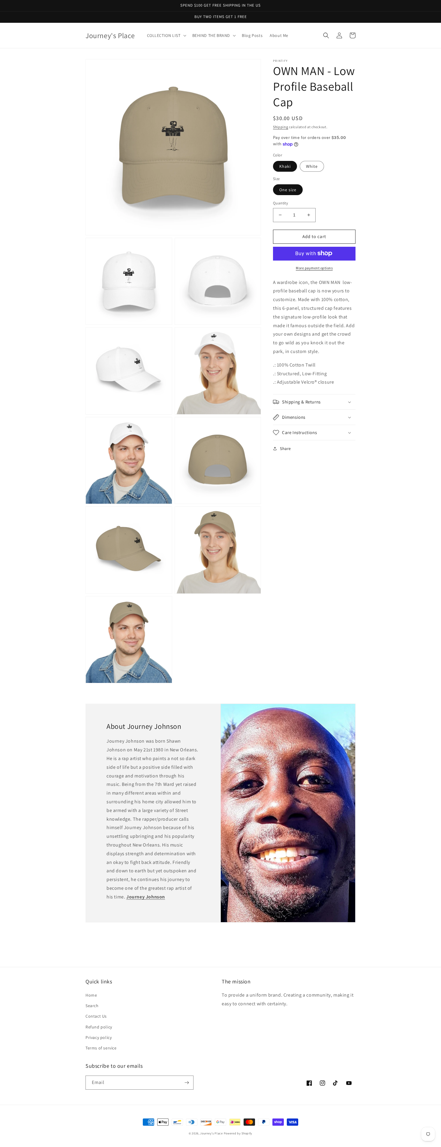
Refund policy (99, 1027)
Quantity (280, 203)
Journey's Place (211, 1133)
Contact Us (96, 1016)
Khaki (285, 166)
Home (91, 995)
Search (92, 1005)
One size (287, 189)
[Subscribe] (186, 1083)
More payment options (314, 267)
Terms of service (101, 1048)
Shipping (280, 127)
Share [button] (285, 448)
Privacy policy (99, 1037)
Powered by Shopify (238, 1133)
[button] (166, 35)
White (312, 166)
